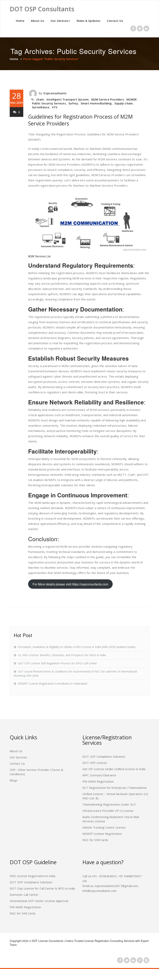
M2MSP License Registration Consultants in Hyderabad (52, 683)
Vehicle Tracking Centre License (104, 827)
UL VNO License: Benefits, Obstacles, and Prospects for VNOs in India (62, 655)
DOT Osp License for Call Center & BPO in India (42, 888)
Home (20, 21)
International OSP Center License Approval (39, 901)
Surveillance (40, 107)
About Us (37, 21)
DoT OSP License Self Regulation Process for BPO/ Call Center (57, 663)
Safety (73, 103)
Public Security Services (49, 103)
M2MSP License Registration (102, 834)
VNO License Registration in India (32, 876)
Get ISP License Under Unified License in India (113, 769)
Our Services (59, 21)
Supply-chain (123, 103)
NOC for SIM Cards (95, 840)
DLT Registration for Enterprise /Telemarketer (114, 788)
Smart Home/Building (96, 103)
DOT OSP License (94, 763)
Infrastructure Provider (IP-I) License (108, 811)
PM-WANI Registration (98, 781)
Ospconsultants (55, 93)
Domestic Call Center (24, 895)
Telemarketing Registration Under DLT (109, 804)
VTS (54, 107)
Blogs (13, 780)
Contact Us (115, 21)
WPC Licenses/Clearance (99, 775)
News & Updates (88, 21)
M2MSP (131, 99)
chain (40, 99)
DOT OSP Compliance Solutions (103, 756)
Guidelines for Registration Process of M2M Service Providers (80, 120)
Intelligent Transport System (68, 99)
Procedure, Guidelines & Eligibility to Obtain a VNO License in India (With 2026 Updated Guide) (77, 647)
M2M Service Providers (107, 99)
